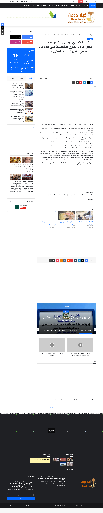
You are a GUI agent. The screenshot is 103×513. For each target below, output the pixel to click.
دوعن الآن (92, 5)
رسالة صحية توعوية (16, 165)
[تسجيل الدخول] (13, 1)
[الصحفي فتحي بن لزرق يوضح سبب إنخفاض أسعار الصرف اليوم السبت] (27, 160)
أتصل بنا (42, 505)
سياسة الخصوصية (26, 505)
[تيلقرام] (17, 1)
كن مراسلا (33, 505)
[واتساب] (15, 1)
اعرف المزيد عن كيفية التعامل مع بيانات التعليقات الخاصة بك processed (54, 399)
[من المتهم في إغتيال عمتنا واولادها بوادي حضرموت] (52, 345)
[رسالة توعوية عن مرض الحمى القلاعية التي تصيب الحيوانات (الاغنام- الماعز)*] (66, 215)
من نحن (47, 505)
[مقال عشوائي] (11, 1)
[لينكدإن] (84, 82)
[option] (89, 329)
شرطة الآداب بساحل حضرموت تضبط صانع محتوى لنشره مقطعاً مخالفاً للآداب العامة (17, 103)
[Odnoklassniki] (61, 260)
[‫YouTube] (22, 1)
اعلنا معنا (38, 505)
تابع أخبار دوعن (46, 454)
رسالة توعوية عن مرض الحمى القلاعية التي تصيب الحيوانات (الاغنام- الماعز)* (67, 222)
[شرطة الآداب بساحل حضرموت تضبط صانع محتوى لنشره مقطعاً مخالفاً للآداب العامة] (29, 104)
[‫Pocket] (57, 260)
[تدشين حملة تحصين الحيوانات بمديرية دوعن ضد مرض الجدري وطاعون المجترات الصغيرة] (48, 215)
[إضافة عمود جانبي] (8, 1)
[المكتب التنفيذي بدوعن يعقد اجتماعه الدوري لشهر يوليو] (70, 464)
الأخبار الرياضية (65, 5)
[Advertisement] (66, 65)
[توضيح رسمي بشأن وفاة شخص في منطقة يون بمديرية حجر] (63, 464)
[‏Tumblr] (75, 260)
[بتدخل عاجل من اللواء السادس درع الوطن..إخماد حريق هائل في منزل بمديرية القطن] (29, 86)
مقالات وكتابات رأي (54, 5)
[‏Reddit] (68, 260)
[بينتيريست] (80, 82)
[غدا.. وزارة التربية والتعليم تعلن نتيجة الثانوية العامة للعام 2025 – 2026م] (29, 111)
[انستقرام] (20, 1)
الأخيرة (21, 78)
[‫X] (24, 1)
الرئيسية (90, 34)
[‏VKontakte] (64, 260)
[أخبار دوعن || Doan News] (82, 17)
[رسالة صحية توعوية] (15, 160)
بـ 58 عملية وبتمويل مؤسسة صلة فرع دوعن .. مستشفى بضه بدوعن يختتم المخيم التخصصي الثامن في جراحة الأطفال (17, 94)
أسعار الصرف (10, 505)
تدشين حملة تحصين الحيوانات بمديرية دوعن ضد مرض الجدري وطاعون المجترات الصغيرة (48, 222)
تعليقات (12, 78)
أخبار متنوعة (44, 5)
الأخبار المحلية (85, 5)
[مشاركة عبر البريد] (77, 82)
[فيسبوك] (26, 1)
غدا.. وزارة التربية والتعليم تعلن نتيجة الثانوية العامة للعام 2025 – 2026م (62, 1)
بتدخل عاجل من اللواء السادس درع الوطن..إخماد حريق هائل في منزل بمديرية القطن (17, 85)
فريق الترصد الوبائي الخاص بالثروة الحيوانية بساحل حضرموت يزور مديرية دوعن (85, 222)
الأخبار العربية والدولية (75, 5)
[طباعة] (73, 82)
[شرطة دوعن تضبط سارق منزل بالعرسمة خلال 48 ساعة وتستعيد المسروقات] (63, 460)
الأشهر (30, 78)
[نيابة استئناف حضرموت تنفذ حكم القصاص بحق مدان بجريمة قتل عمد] (29, 119)
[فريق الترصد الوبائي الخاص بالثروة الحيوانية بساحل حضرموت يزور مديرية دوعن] (84, 215)
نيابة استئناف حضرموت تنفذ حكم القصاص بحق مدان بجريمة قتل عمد (17, 118)
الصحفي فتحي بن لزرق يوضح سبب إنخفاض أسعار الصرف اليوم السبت (28, 167)
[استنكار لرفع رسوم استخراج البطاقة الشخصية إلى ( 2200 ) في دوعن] (80, 345)
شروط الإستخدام (17, 505)
